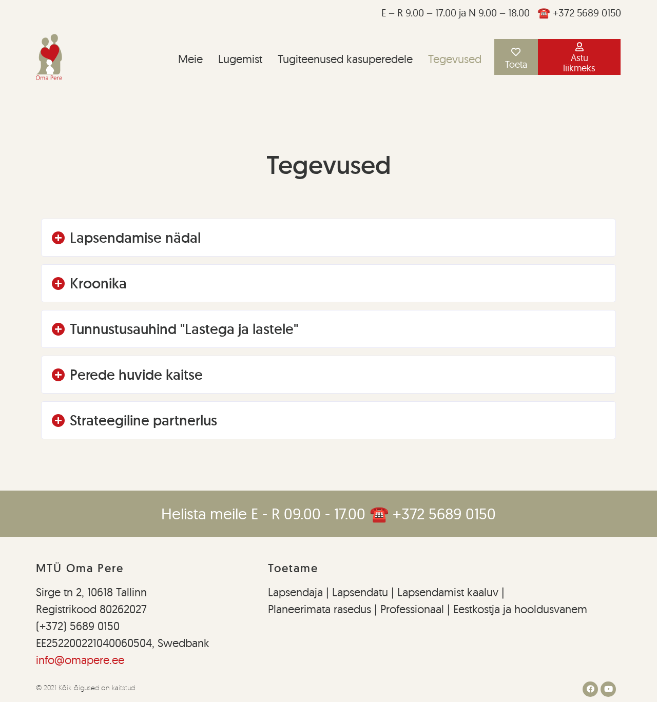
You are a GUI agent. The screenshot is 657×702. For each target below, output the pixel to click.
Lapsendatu (358, 592)
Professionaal (412, 609)
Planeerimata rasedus (321, 609)
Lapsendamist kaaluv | (451, 592)
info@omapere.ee (80, 660)
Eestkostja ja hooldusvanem (520, 609)
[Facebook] (590, 689)
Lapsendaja (297, 592)
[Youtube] (608, 689)
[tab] (328, 237)
